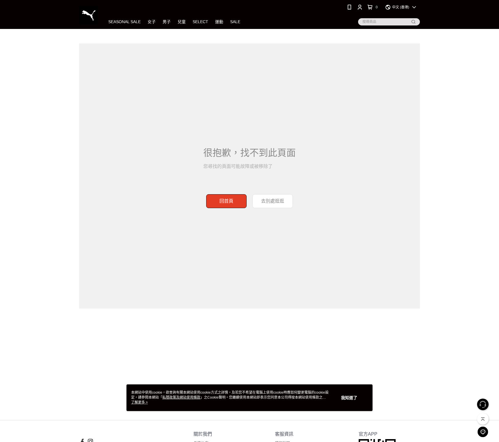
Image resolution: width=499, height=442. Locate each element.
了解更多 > (139, 402)
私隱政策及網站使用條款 (181, 397)
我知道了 (349, 397)
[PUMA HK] (88, 15)
